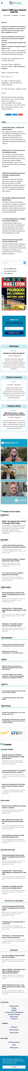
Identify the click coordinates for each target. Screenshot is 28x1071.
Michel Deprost (17, 356)
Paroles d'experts (14, 377)
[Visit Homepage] (15, 3)
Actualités (13, 381)
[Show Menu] (2, 3)
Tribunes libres (14, 406)
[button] (14, 454)
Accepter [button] (14, 1067)
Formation (22, 15)
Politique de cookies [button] (10, 1063)
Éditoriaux (14, 346)
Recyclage (13, 350)
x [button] (26, 1057)
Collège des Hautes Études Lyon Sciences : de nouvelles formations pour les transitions (14, 175)
